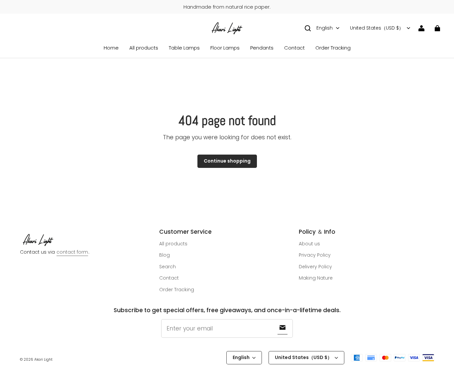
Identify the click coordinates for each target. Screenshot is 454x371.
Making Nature (316, 278)
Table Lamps (184, 47)
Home (111, 47)
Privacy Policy (315, 255)
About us (309, 243)
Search (167, 266)
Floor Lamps (225, 47)
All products (143, 47)
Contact (294, 47)
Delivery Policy (315, 266)
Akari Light (43, 359)
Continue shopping (227, 161)
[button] (307, 28)
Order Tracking (333, 47)
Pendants (262, 47)
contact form (72, 252)
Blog (164, 255)
